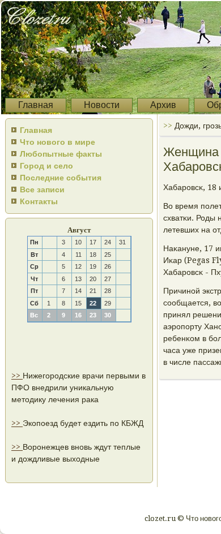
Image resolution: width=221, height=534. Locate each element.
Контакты (39, 201)
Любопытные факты (61, 153)
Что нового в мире (57, 142)
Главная (35, 105)
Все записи (42, 189)
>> (17, 375)
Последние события (60, 177)
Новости (102, 105)
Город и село (46, 165)
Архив (163, 105)
